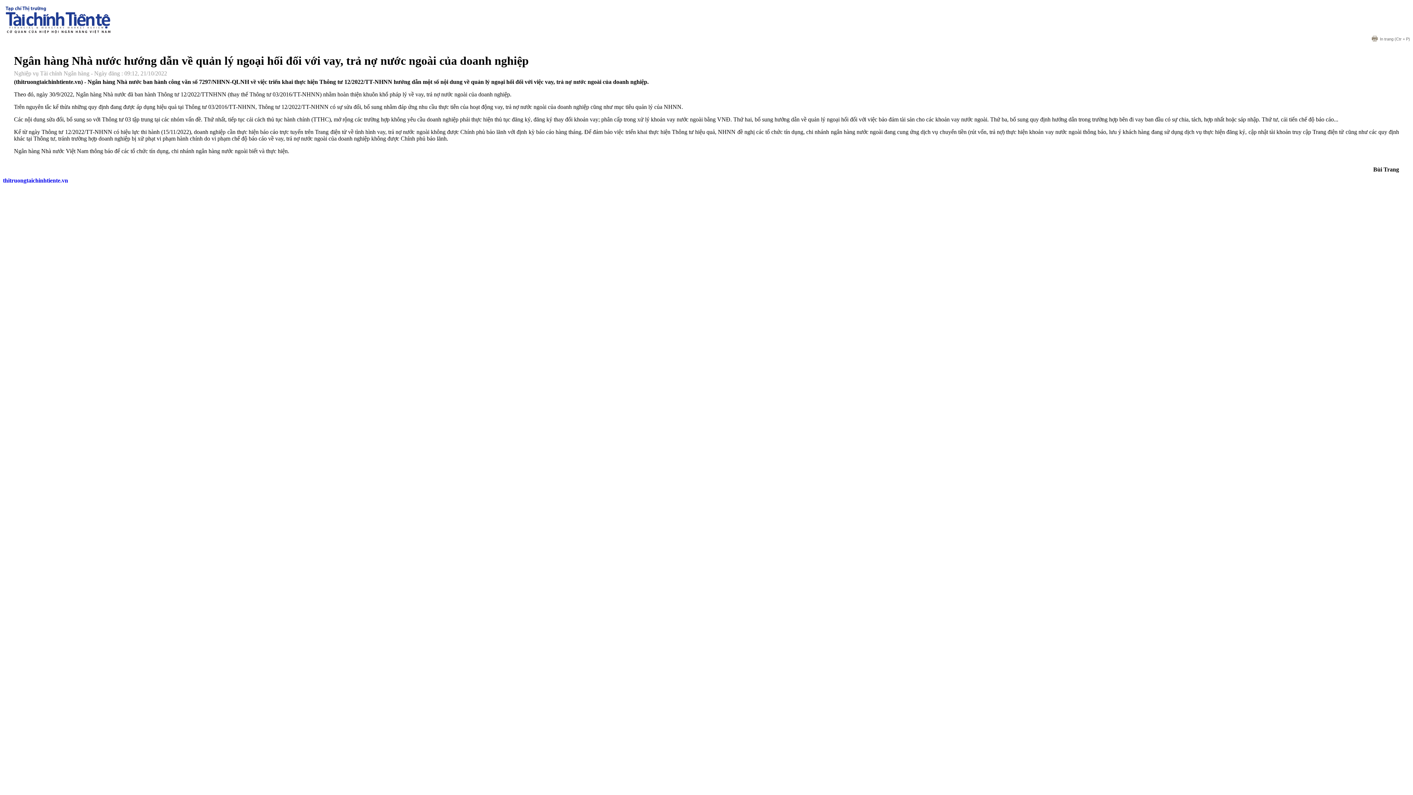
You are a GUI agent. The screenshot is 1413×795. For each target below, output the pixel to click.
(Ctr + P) (1395, 39)
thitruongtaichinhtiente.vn (35, 180)
